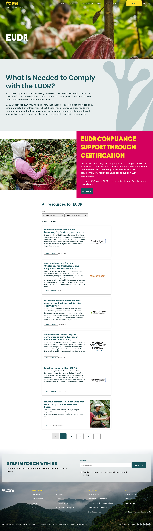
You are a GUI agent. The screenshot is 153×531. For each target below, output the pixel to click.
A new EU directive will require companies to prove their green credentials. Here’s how (61, 337)
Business (14, 8)
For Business (109, 3)
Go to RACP (87, 191)
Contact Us (130, 503)
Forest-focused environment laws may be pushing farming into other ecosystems (63, 303)
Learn (99, 3)
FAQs (127, 507)
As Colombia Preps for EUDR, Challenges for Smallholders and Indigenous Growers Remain (61, 266)
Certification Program (97, 499)
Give (134, 3)
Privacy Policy (121, 525)
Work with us (93, 494)
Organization (37, 490)
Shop (34, 507)
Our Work (61, 3)
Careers (128, 499)
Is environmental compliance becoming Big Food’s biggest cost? (63, 231)
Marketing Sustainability (98, 507)
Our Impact (73, 3)
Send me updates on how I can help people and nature (105, 473)
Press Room (130, 494)
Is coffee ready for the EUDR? (59, 368)
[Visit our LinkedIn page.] (144, 524)
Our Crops (60, 499)
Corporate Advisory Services (100, 503)
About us (59, 494)
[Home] (12, 3)
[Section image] (100, 241)
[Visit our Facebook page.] (138, 524)
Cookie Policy (131, 525)
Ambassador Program (65, 507)
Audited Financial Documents (138, 512)
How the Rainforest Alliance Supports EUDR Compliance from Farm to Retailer (64, 404)
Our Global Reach (63, 503)
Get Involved (86, 3)
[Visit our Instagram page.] (141, 524)
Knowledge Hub (94, 512)
